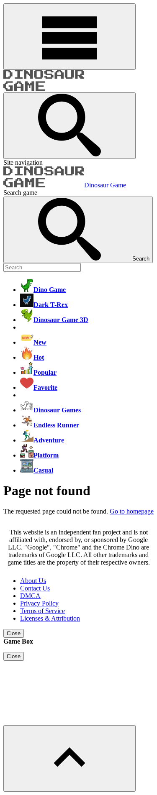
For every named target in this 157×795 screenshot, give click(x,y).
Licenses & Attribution (50, 618)
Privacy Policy (39, 603)
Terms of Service (42, 610)
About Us (33, 580)
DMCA (30, 595)
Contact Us (35, 588)
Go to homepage (132, 511)
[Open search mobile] (69, 125)
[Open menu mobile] (69, 36)
